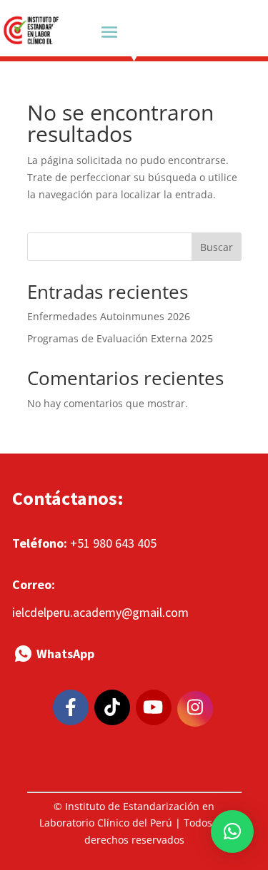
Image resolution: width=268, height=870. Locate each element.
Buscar (216, 247)
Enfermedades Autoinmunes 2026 (108, 316)
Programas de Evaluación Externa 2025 (120, 338)
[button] (232, 831)
